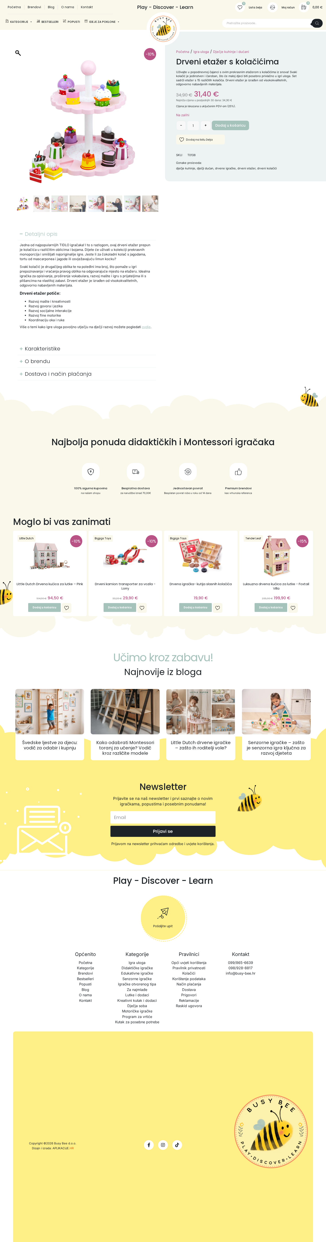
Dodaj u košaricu (230, 125)
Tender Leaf (253, 538)
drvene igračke (225, 168)
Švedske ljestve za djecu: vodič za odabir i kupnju (49, 745)
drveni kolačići (267, 168)
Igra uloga (201, 52)
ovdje (146, 327)
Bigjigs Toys (103, 538)
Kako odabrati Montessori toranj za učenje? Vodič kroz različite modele (125, 747)
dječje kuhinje (185, 168)
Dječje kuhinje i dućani (231, 52)
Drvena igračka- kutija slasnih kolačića (201, 584)
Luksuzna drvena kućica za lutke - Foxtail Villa (276, 586)
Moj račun (288, 7)
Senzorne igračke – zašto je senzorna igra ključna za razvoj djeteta (276, 747)
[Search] (317, 23)
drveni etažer (246, 168)
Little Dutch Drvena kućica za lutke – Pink (50, 584)
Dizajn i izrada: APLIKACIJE (53, 1148)
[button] (152, 124)
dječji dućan (205, 168)
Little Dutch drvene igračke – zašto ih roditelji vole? (201, 745)
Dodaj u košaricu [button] (44, 607)
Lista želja (255, 7)
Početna (182, 52)
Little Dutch (26, 538)
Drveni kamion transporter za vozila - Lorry (125, 586)
